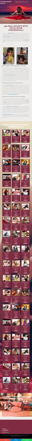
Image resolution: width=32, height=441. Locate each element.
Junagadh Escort (16, 239)
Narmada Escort (6, 327)
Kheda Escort (16, 282)
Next (27, 416)
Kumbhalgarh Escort (25, 385)
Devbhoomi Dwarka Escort (25, 298)
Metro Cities (19, 2)
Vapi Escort (16, 356)
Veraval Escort (25, 253)
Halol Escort (25, 211)
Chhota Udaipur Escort (25, 283)
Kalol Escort (6, 224)
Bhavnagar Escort (6, 253)
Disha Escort (16, 196)
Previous (15, 416)
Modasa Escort (16, 211)
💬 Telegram (16, 439)
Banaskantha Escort (16, 342)
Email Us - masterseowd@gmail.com (16, 14)
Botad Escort (7, 297)
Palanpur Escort (25, 181)
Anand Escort (25, 137)
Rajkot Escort (16, 137)
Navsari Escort (25, 370)
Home (16, 1)
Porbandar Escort (25, 268)
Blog (22, 2)
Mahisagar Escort (25, 327)
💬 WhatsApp (27, 439)
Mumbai (23, 1)
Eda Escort (25, 196)
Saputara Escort (16, 224)
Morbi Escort (7, 238)
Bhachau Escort (25, 224)
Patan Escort (7, 282)
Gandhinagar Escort (7, 342)
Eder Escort (6, 211)
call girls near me (8, 108)
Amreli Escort (16, 297)
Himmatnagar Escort (16, 182)
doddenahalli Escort (5, 2)
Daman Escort (6, 356)
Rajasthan (20, 1)
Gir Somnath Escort (7, 312)
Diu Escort (25, 152)
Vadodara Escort (6, 138)
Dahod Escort (16, 267)
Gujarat (27, 1)
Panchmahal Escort (7, 268)
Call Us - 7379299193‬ (16, 13)
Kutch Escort (7, 166)
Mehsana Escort (6, 197)
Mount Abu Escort (16, 385)
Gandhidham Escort (25, 167)
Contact (25, 2)
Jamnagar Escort (16, 312)
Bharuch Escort (6, 370)
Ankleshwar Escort (16, 153)
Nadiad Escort (6, 152)
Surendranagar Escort (25, 239)
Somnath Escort (16, 253)
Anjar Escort (6, 181)
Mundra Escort (16, 166)
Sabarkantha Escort (25, 342)
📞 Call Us (5, 439)
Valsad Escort (16, 370)
